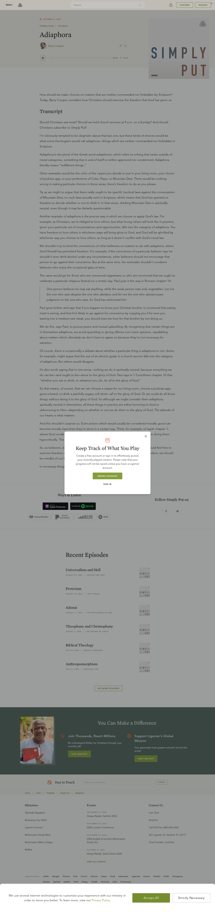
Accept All (151, 898)
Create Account (107, 476)
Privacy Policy (101, 900)
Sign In (107, 484)
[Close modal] (146, 436)
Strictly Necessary (191, 898)
